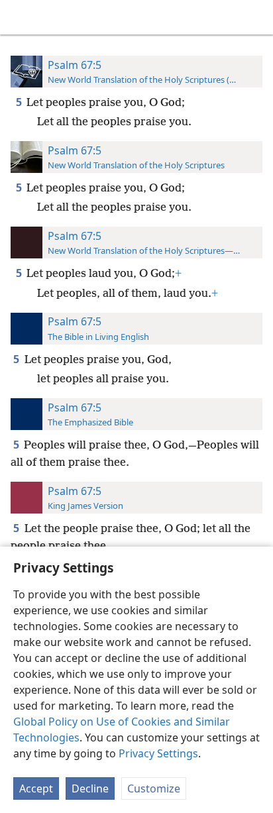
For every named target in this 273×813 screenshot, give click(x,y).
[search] (256, 17)
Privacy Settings (158, 753)
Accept (36, 788)
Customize (153, 788)
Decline (90, 788)
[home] (20, 17)
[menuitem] (20, 17)
